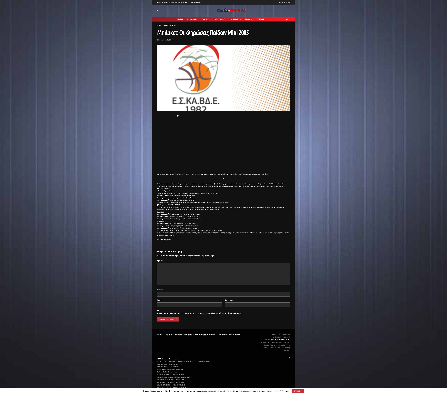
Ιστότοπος (229, 300)
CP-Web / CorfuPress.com (280, 340)
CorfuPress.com (234, 334)
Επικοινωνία (223, 334)
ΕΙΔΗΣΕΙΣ (165, 25)
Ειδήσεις (168, 334)
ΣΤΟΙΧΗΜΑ (197, 2)
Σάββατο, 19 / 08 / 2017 (164, 40)
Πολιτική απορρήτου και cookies (205, 334)
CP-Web (159, 334)
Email (160, 300)
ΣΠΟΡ (191, 2)
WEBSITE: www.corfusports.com (167, 359)
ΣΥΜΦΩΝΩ (297, 391)
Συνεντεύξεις (177, 334)
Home (159, 25)
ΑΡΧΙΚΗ (159, 2)
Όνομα (160, 290)
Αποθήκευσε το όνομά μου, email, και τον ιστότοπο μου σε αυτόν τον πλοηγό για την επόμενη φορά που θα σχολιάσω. (199, 313)
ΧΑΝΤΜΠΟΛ (178, 2)
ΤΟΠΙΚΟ (171, 2)
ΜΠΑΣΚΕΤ (185, 2)
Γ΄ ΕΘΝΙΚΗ (165, 2)
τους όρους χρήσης (246, 391)
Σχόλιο (160, 260)
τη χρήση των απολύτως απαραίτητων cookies (218, 391)
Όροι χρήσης (188, 334)
